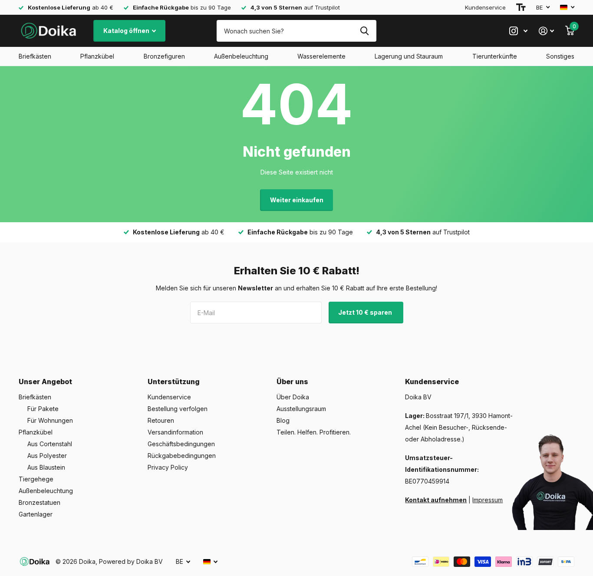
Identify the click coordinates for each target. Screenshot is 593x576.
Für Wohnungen (50, 420)
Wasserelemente (321, 56)
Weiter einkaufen (296, 200)
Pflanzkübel (97, 56)
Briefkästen (35, 56)
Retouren (161, 420)
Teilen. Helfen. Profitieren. (314, 432)
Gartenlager (36, 514)
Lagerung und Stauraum (409, 56)
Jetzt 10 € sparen (365, 312)
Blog (283, 420)
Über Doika (293, 397)
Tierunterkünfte (494, 56)
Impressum (487, 500)
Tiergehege (36, 479)
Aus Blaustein (46, 467)
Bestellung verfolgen (178, 408)
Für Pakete (43, 408)
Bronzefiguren (164, 56)
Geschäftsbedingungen (181, 444)
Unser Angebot (45, 381)
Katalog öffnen (127, 30)
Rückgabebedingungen (182, 455)
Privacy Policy (168, 467)
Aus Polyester (47, 455)
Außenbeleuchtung (241, 56)
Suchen (364, 31)
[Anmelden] (546, 31)
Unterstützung (174, 381)
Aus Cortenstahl (49, 444)
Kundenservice (485, 7)
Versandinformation (175, 432)
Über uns (292, 381)
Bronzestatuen (39, 502)
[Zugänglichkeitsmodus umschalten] (521, 7)
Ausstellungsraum (301, 408)
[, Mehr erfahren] (518, 31)
